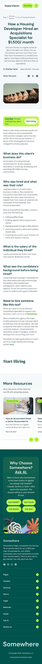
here (12, 344)
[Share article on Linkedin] (28, 76)
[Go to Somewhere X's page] (12, 564)
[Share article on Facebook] (37, 76)
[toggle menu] (36, 6)
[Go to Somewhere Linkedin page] (15, 564)
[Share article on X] (33, 76)
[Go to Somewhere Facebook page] (4, 564)
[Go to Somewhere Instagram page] (8, 564)
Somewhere (32, 314)
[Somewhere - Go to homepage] (12, 5)
